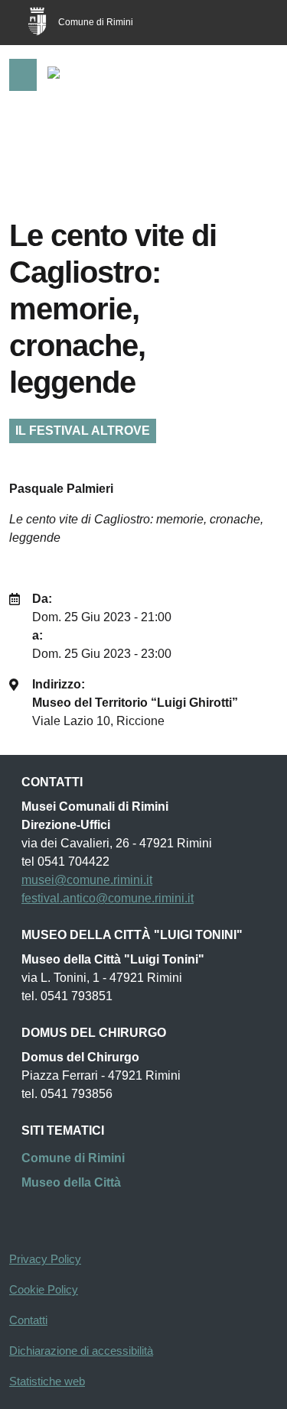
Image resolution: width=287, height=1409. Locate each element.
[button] (255, 75)
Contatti (28, 1319)
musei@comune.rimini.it (86, 879)
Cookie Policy (43, 1289)
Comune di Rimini (95, 22)
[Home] (73, 75)
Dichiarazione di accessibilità (81, 1350)
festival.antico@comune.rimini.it (107, 898)
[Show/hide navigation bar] (23, 75)
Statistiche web (47, 1381)
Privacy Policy (45, 1258)
